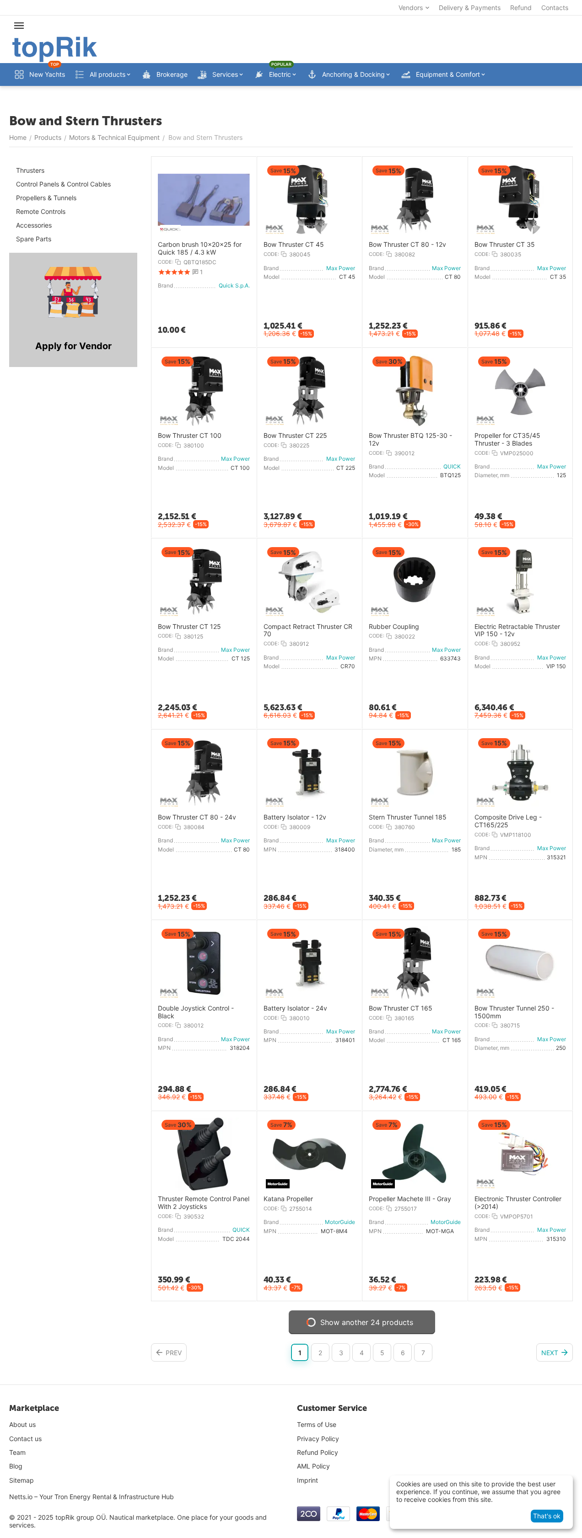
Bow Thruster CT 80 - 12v (407, 244)
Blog (15, 1466)
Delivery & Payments (470, 7)
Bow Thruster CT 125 (189, 626)
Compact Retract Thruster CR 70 (308, 630)
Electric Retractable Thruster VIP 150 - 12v (517, 630)
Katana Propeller (288, 1199)
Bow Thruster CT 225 (295, 435)
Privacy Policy (318, 1438)
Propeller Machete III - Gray (410, 1199)
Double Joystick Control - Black (196, 1012)
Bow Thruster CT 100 (189, 435)
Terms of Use (316, 1424)
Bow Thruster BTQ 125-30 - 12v (410, 439)
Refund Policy (317, 1452)
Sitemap (21, 1480)
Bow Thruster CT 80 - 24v (197, 817)
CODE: (165, 262)
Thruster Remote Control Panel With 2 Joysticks (203, 1202)
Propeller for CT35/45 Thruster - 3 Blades (507, 439)
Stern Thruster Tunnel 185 (408, 817)
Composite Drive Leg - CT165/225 (508, 821)
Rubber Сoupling (394, 626)
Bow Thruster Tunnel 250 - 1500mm (514, 1012)
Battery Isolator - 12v (295, 817)
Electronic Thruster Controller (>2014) (517, 1202)
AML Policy (313, 1466)
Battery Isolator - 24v (295, 1008)
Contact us (25, 1438)
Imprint (307, 1480)
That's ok (546, 1516)
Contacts (554, 7)
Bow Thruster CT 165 (400, 1008)
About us (22, 1424)
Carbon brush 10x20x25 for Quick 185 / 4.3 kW (200, 248)
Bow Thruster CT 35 (504, 244)
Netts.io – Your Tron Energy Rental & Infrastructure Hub (91, 1497)
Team (17, 1452)
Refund (521, 7)
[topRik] (54, 49)
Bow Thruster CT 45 (294, 244)
